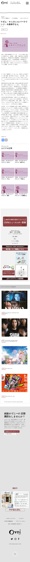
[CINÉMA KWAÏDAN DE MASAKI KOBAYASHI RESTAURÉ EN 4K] (10, 316)
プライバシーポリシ (21, 521)
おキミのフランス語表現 (15, 278)
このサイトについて (10, 518)
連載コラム (4, 29)
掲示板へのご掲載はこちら (15, 249)
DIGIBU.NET (13, 286)
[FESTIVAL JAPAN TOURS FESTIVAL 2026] (8, 399)
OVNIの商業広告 (8, 521)
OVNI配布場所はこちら (10, 433)
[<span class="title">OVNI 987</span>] (15, 491)
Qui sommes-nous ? (15, 523)
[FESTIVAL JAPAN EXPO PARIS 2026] (7, 371)
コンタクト (21, 518)
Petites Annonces (15, 232)
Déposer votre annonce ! (15, 246)
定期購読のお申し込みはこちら (12, 431)
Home (2, 16)
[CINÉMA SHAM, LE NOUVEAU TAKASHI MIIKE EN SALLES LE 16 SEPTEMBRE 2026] (10, 343)
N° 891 (2, 26)
